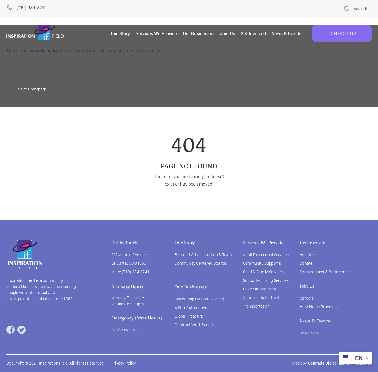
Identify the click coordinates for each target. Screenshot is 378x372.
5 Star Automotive (191, 307)
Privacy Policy (123, 363)
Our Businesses (190, 287)
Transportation (256, 306)
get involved (253, 33)
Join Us (227, 33)
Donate (306, 263)
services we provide (263, 242)
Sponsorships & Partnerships (326, 272)
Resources (309, 333)
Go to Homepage (26, 89)
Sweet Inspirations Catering (199, 299)
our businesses (198, 33)
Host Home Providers (319, 307)
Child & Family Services (263, 272)
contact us (342, 33)
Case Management (259, 289)
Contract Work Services (195, 324)
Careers (307, 298)
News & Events (315, 321)
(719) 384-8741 (135, 272)
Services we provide (156, 33)
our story (120, 33)
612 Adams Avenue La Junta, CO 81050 (128, 259)
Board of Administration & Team (203, 255)
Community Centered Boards (200, 263)
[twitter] (21, 330)
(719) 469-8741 (125, 330)
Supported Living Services (266, 280)
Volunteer (308, 255)
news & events (286, 33)
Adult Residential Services (266, 255)
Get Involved (312, 242)
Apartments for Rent (261, 297)
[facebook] (10, 330)
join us (307, 286)
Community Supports (262, 263)
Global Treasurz (189, 316)
